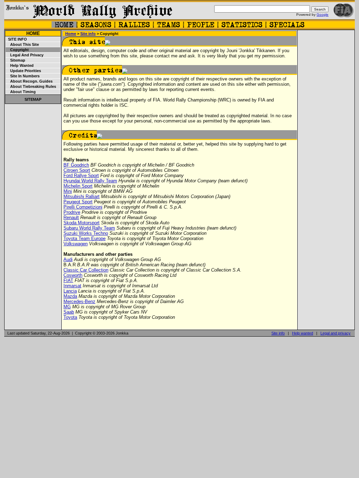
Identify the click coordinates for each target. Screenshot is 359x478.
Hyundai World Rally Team (90, 180)
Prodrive (71, 212)
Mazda (70, 296)
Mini (67, 191)
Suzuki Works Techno (85, 233)
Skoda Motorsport (81, 222)
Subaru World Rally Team (89, 228)
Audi (68, 259)
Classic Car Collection (85, 270)
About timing (21, 92)
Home (33, 33)
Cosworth (72, 275)
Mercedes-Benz (79, 301)
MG (67, 306)
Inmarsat (72, 285)
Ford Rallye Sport (81, 175)
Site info (16, 39)
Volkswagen (75, 243)
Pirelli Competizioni (82, 207)
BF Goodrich (76, 165)
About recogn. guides (29, 81)
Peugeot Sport (78, 201)
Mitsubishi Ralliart (81, 196)
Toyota (70, 317)
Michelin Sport (78, 186)
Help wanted (20, 65)
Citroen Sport (76, 170)
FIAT (68, 280)
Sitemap (15, 60)
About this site (22, 44)
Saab (68, 312)
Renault (71, 217)
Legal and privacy (24, 55)
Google (322, 14)
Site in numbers (23, 76)
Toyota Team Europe (84, 238)
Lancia (70, 291)
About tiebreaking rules (31, 86)
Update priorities (23, 71)
